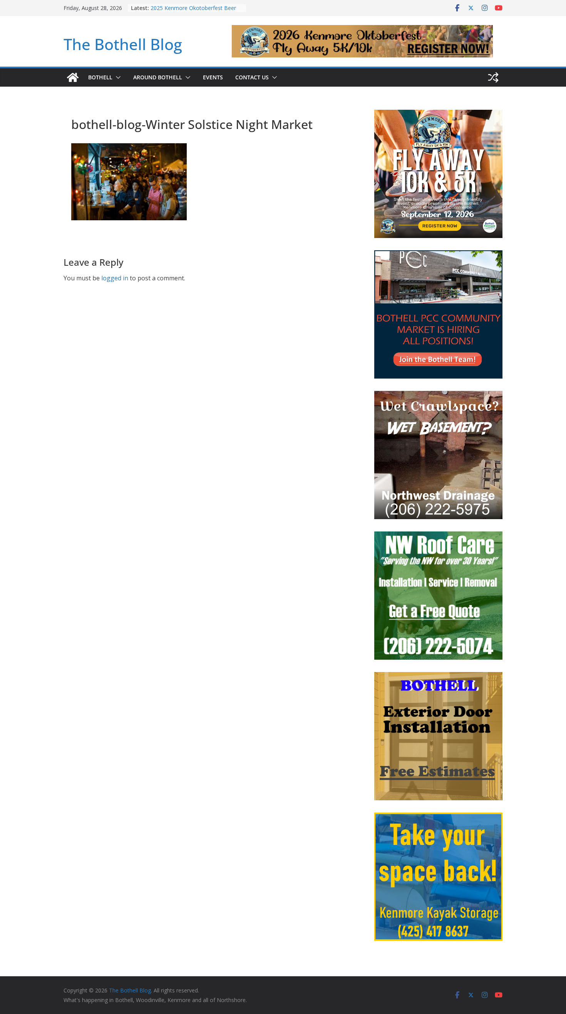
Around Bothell (157, 77)
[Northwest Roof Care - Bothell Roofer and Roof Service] (438, 536)
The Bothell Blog (123, 44)
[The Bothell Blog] (73, 77)
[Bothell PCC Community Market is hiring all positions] (438, 255)
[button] (116, 77)
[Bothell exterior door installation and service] (438, 676)
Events (213, 77)
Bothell (100, 77)
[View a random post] (493, 77)
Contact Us (252, 77)
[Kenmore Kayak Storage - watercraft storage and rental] (438, 817)
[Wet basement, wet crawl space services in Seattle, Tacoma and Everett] (438, 395)
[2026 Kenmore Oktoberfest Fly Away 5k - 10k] (438, 114)
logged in (114, 278)
